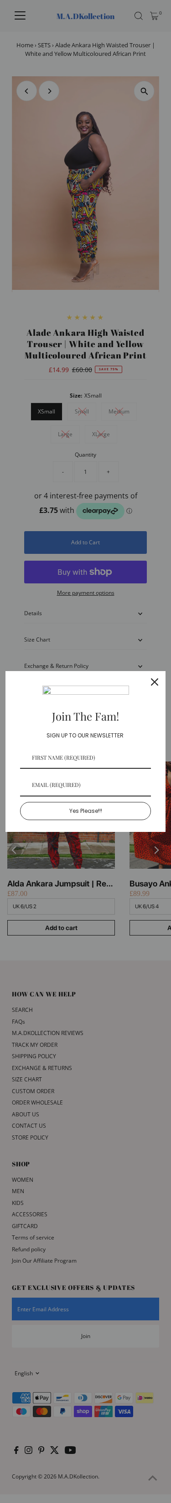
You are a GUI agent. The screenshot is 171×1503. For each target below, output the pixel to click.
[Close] (155, 682)
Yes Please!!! (85, 811)
